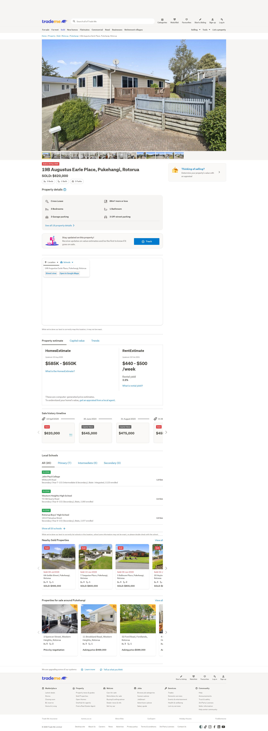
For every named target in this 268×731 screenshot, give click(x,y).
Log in (221, 22)
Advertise (120, 726)
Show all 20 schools (52, 528)
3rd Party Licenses (206, 703)
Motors (110, 688)
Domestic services (175, 696)
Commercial (97, 29)
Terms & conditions (148, 726)
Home (44, 36)
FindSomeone (220, 719)
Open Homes (81, 699)
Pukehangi (74, 36)
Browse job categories (146, 692)
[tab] (51, 262)
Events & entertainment (177, 699)
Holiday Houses (185, 719)
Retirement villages (134, 29)
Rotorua (65, 36)
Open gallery (135, 146)
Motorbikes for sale (114, 696)
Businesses (117, 29)
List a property (219, 29)
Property (52, 36)
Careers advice (143, 696)
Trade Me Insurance (49, 719)
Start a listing (181, 679)
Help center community (208, 709)
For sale (45, 29)
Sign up (212, 22)
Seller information (206, 706)
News (110, 726)
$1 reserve (49, 703)
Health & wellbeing (175, 703)
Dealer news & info (114, 703)
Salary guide (142, 706)
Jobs (139, 688)
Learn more (89, 669)
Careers (102, 726)
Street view (51, 273)
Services (172, 688)
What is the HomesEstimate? (60, 371)
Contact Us (182, 726)
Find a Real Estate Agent (85, 706)
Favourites (205, 679)
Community (204, 688)
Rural (107, 29)
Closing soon (50, 699)
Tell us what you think (113, 669)
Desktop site (80, 726)
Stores (47, 696)
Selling (194, 29)
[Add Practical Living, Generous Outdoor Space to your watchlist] (113, 608)
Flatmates (84, 29)
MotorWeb (119, 719)
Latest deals (50, 692)
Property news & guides (85, 692)
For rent (55, 29)
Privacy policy (132, 726)
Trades (171, 692)
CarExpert (151, 719)
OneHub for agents (83, 703)
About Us (91, 726)
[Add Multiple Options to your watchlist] (74, 608)
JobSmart (141, 699)
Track (149, 241)
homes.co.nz (86, 719)
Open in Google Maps (69, 273)
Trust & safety (204, 699)
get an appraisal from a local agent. (97, 400)
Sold (63, 29)
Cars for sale (112, 692)
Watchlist (193, 679)
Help (200, 692)
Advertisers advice (144, 703)
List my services (174, 706)
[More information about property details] (64, 189)
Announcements (205, 696)
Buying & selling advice (116, 699)
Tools (205, 29)
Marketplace (51, 688)
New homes (72, 29)
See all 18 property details (58, 225)
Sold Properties (82, 696)
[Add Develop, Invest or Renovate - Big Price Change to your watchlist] (152, 608)
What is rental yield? (132, 385)
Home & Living (51, 706)
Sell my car (111, 706)
